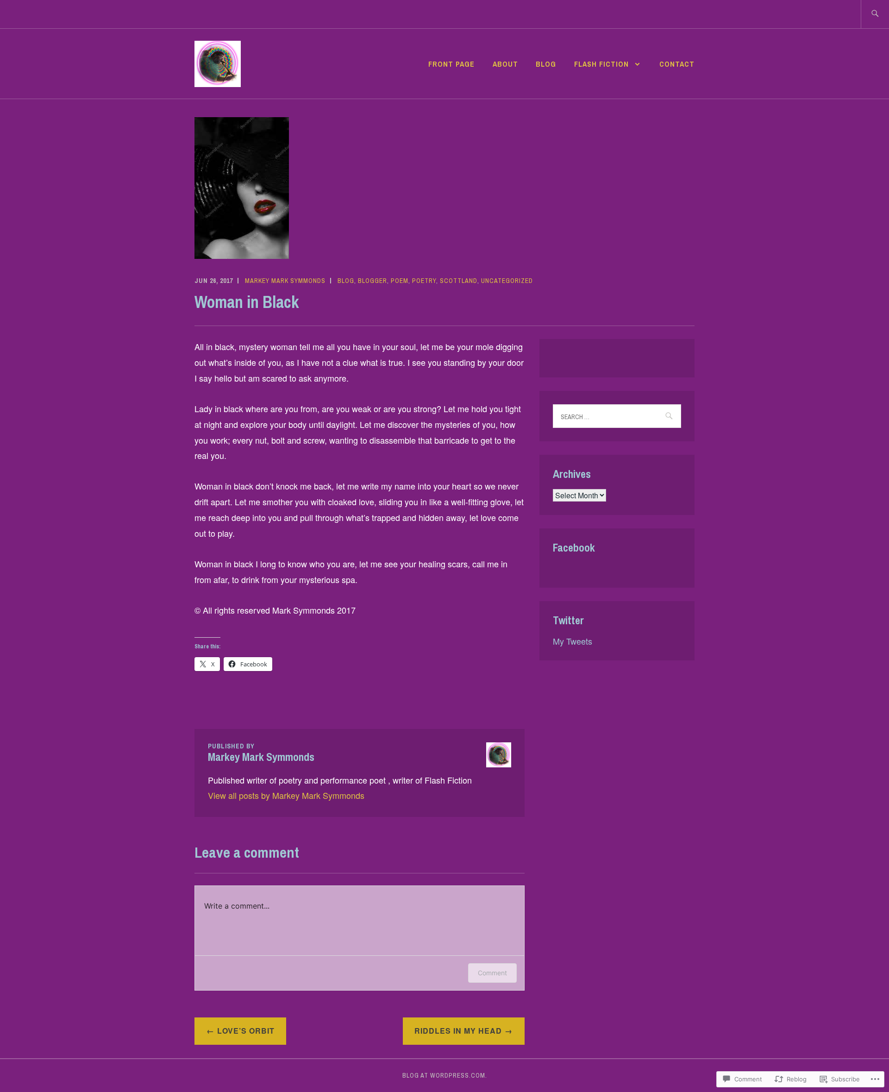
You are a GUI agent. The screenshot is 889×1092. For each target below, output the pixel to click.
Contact (677, 64)
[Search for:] (875, 14)
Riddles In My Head (458, 1030)
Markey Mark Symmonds (285, 280)
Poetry (424, 280)
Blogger (372, 280)
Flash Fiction (602, 64)
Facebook (574, 547)
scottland (458, 280)
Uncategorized (507, 280)
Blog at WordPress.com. (444, 1075)
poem (399, 280)
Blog (546, 64)
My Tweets (572, 641)
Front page (451, 64)
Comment (492, 973)
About (505, 64)
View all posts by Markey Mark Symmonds (286, 795)
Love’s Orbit (246, 1030)
